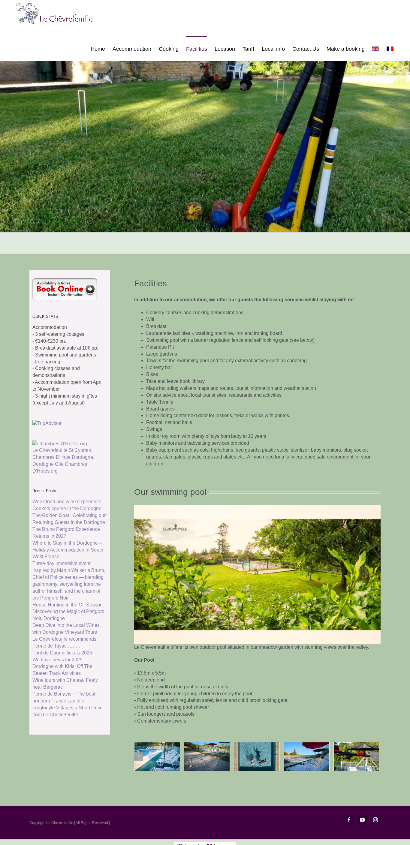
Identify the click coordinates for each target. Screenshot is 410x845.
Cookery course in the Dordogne (66, 508)
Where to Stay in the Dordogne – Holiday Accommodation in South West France (67, 549)
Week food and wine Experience (66, 501)
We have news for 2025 (57, 659)
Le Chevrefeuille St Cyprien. (62, 450)
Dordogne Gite (48, 464)
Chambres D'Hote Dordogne (62, 457)
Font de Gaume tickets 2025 (62, 652)
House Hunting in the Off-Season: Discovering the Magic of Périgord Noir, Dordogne (68, 611)
